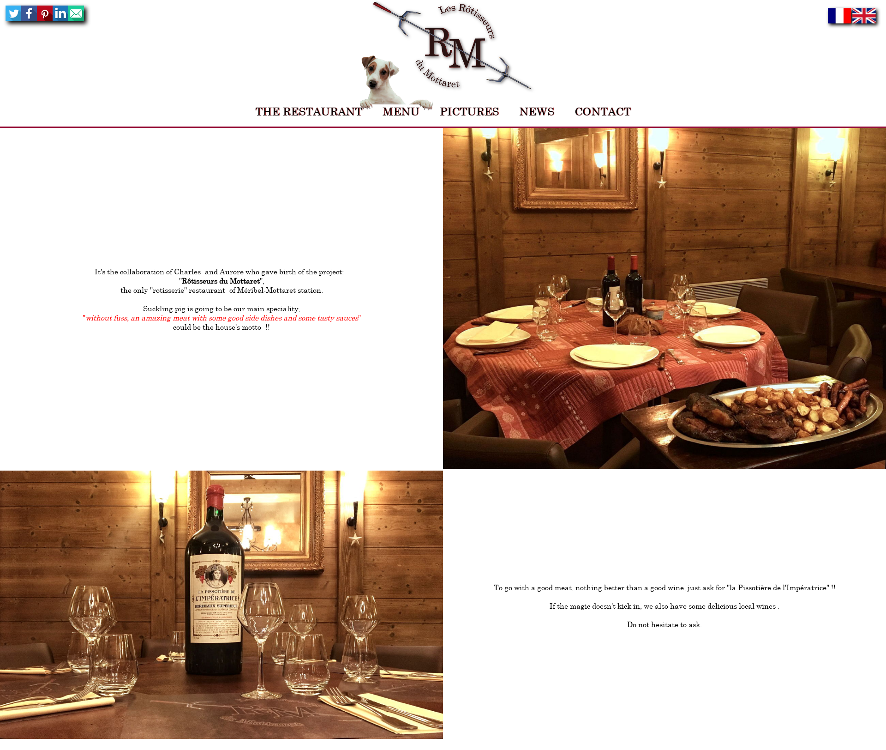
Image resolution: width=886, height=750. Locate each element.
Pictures (469, 111)
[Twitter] (13, 18)
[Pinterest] (45, 18)
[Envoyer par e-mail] (76, 18)
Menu (401, 111)
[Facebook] (29, 18)
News (536, 111)
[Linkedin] (60, 18)
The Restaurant (308, 111)
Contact (603, 111)
